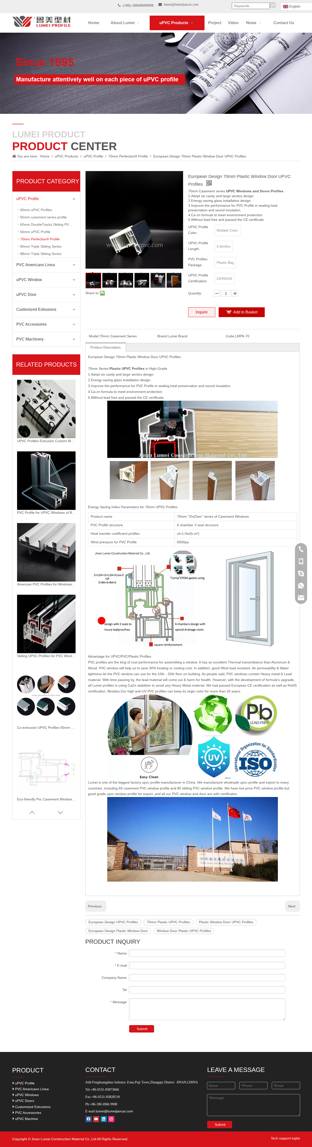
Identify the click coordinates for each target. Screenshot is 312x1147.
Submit (142, 1029)
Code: (230, 336)
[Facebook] (89, 1119)
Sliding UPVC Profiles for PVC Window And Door (46, 584)
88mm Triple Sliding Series (40, 254)
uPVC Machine (26, 1119)
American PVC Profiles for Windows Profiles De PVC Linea (46, 513)
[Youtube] (96, 1119)
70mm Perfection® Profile (40, 239)
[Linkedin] (104, 1119)
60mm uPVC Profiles (36, 210)
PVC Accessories (31, 324)
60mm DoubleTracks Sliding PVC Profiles (50, 224)
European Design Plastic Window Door (118, 931)
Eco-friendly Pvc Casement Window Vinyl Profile (46, 727)
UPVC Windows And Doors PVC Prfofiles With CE (46, 799)
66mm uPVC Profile (35, 232)
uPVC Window (29, 280)
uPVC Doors (24, 1101)
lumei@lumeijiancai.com (114, 1111)
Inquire (202, 312)
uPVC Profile (27, 199)
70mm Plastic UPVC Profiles (168, 922)
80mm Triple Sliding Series (40, 246)
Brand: (162, 336)
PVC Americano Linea (35, 265)
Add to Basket (245, 312)
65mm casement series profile (43, 217)
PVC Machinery (30, 339)
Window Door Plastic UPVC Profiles (184, 931)
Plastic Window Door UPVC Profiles (226, 922)
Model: (94, 336)
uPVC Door (26, 294)
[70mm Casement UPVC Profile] (192, 403)
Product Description (105, 347)
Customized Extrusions (36, 309)
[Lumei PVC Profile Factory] (192, 800)
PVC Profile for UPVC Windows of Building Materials (46, 441)
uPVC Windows (26, 1095)
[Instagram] (111, 1119)
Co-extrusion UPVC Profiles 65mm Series (46, 656)
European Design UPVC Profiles (113, 922)
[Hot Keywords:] (272, 5)
